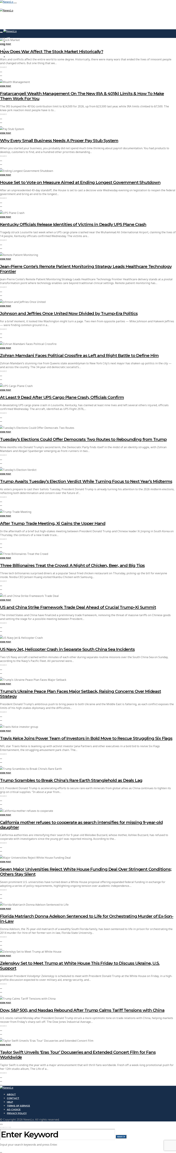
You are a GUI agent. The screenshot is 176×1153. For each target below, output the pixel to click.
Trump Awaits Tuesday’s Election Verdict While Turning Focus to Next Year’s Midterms (86, 481)
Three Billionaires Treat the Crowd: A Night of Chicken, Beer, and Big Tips (72, 565)
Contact (13, 1098)
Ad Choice (13, 1109)
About (11, 1094)
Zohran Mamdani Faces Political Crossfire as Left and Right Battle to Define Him (79, 355)
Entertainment (17, 56)
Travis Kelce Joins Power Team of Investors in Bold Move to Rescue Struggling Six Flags (86, 738)
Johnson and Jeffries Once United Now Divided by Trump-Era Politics (69, 313)
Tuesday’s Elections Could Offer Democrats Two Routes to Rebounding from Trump (83, 439)
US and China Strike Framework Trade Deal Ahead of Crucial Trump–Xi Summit (78, 607)
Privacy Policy (17, 1113)
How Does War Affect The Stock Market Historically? (51, 51)
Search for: (6, 1127)
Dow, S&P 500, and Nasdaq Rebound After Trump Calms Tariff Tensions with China (82, 1010)
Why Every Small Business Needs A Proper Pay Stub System (59, 140)
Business (13, 45)
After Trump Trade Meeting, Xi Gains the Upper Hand (52, 523)
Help (10, 1102)
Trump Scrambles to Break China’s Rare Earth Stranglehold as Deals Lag (71, 780)
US (8, 38)
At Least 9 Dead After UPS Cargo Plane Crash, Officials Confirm (62, 397)
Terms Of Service (18, 1105)
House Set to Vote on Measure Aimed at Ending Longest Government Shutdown (80, 182)
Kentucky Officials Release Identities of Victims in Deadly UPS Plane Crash (73, 224)
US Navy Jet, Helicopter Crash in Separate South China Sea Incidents (67, 649)
